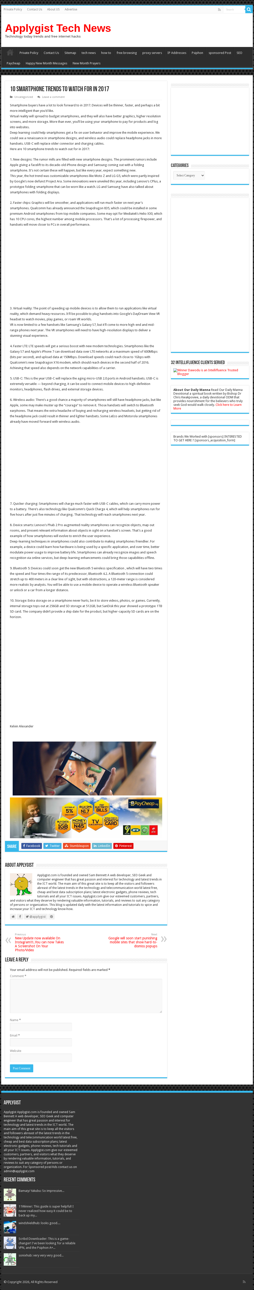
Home (10, 52)
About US (53, 9)
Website (15, 1051)
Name (15, 1020)
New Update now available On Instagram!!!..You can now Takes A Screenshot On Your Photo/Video (39, 942)
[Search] (249, 9)
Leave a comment (53, 97)
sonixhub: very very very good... (41, 1255)
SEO (239, 53)
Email (15, 1035)
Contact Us (34, 9)
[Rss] (219, 10)
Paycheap (13, 63)
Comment (18, 976)
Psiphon (197, 53)
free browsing (127, 53)
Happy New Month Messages (46, 63)
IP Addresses (176, 53)
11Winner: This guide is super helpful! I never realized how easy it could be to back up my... (46, 1211)
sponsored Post (220, 53)
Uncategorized (23, 97)
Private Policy (13, 9)
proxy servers (152, 53)
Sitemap (70, 53)
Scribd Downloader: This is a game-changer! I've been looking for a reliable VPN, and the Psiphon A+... (47, 1243)
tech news (89, 53)
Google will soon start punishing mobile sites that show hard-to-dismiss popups (132, 940)
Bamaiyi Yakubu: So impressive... (41, 1191)
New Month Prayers (86, 63)
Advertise (71, 9)
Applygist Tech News (58, 28)
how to (106, 53)
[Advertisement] (51, 267)
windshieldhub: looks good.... (39, 1223)
